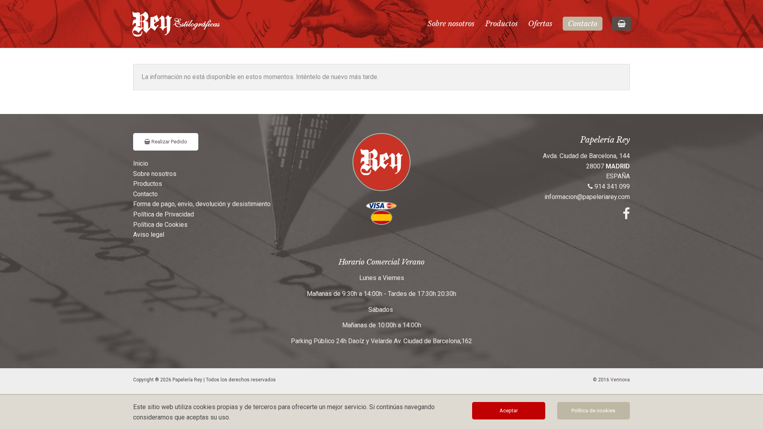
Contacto (582, 23)
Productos (501, 23)
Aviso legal (148, 234)
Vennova (620, 380)
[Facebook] (626, 216)
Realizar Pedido (168, 142)
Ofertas (540, 23)
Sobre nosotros (451, 23)
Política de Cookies (160, 224)
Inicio (140, 163)
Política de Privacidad (163, 214)
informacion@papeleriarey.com (587, 197)
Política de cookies (593, 411)
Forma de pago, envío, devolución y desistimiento (202, 204)
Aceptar (509, 411)
